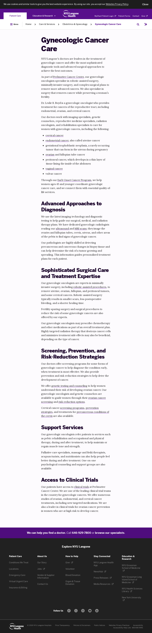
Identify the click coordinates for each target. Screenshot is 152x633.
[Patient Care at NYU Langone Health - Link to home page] (71, 13)
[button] (145, 4)
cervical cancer (55, 135)
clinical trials (81, 487)
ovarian (50, 155)
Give (143, 16)
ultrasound (62, 229)
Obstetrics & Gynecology (74, 24)
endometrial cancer (57, 140)
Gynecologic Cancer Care (108, 24)
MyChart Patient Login (104, 16)
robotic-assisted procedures (89, 287)
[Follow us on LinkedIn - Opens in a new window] (97, 610)
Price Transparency (62, 625)
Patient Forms (124, 16)
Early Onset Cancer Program (74, 180)
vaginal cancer (54, 169)
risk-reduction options (71, 402)
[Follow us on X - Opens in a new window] (76, 610)
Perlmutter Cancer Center (68, 77)
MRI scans (81, 229)
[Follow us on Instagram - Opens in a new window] (83, 610)
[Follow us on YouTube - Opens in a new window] (90, 610)
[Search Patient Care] (138, 24)
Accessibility (138, 625)
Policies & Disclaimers (81, 625)
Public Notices (99, 625)
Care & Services (47, 24)
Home (28, 24)
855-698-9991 (137, 628)
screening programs (72, 408)
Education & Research (43, 16)
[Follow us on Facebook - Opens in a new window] (69, 610)
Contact (136, 16)
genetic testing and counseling (69, 386)
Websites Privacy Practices (119, 625)
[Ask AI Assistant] (145, 24)
